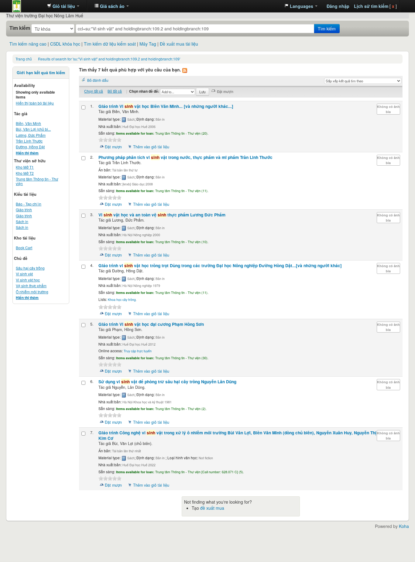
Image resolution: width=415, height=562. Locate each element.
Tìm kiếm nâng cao (27, 44)
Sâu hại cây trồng (30, 268)
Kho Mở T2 (25, 173)
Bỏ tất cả (115, 91)
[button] (63, 6)
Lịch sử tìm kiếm (371, 6)
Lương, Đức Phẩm (31, 135)
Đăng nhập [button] (338, 6)
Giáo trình (24, 209)
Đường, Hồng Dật (30, 146)
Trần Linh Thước (29, 140)
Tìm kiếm (19, 28)
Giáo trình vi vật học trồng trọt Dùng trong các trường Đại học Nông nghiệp (220, 265)
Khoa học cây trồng (122, 299)
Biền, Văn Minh (28, 123)
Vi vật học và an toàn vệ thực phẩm (161, 215)
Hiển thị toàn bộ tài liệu (35, 102)
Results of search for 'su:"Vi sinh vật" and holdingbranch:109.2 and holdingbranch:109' (109, 58)
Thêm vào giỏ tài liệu (151, 147)
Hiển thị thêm (27, 153)
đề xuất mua (212, 508)
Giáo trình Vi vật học (165, 106)
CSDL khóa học (65, 44)
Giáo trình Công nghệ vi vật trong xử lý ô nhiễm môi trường (237, 435)
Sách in (22, 221)
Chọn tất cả (93, 91)
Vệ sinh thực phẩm (31, 285)
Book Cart (24, 247)
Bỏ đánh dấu (97, 80)
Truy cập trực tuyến (138, 351)
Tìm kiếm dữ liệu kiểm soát (110, 44)
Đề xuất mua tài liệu (179, 44)
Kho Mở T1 (25, 167)
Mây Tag (147, 44)
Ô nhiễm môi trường (32, 291)
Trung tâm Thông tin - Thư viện (27, 6)
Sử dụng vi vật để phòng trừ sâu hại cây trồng (167, 381)
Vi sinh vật (24, 273)
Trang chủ (23, 58)
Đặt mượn (113, 147)
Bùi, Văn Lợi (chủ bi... (33, 129)
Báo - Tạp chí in (28, 203)
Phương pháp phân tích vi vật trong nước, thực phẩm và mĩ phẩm (185, 157)
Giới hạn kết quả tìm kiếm (41, 72)
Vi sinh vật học (28, 279)
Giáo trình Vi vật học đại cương (151, 324)
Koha (404, 526)
